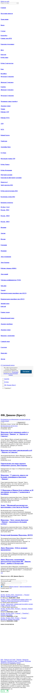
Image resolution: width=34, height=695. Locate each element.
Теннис (3, 109)
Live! (8, 207)
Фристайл (4, 353)
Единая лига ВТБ (6, 38)
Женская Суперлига (7, 82)
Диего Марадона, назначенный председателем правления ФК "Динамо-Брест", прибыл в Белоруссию (16, 561)
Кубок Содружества (7, 63)
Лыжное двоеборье (7, 324)
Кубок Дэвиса (5, 164)
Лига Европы (5, 262)
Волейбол (4, 73)
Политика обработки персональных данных (16, 661)
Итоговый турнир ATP (8, 158)
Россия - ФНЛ (5, 216)
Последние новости (7, 13)
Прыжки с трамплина (8, 335)
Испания (3, 227)
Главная (3, 7)
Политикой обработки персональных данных (10, 373)
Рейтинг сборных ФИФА (8, 268)
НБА (2, 50)
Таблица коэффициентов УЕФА (11, 280)
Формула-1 (4, 182)
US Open (3, 153)
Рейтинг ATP (5, 112)
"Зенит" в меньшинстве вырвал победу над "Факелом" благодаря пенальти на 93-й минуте (16, 600)
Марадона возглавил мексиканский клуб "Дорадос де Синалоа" (16, 451)
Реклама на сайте (12, 661)
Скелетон (4, 347)
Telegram (18, 659)
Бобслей (3, 306)
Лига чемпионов (6, 256)
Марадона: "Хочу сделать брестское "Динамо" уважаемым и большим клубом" (14, 522)
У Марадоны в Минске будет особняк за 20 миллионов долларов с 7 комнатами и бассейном (17, 492)
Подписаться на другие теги (9, 426)
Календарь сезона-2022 (8, 196)
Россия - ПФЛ (5, 221)
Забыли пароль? (14, 586)
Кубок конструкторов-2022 (9, 191)
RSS (2, 659)
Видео (2, 25)
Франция (4, 251)
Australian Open (6, 147)
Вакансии (25, 659)
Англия (3, 233)
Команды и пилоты (7, 202)
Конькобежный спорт (7, 318)
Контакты (4, 661)
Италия (3, 239)
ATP (2, 123)
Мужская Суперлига (7, 76)
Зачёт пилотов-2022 (7, 185)
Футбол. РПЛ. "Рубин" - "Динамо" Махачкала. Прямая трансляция (14, 618)
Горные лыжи (5, 312)
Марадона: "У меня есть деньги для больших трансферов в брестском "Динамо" (14, 477)
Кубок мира (4, 57)
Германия (4, 245)
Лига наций (4, 274)
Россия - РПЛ (5, 210)
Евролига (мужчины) (7, 44)
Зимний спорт (5, 303)
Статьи (3, 31)
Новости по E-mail (9, 659)
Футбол (3, 207)
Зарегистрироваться (25, 586)
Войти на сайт (5, 1)
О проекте (21, 661)
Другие (3, 359)
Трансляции (4, 19)
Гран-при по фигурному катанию (11, 177)
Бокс (2, 69)
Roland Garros (5, 135)
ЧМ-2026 (3, 286)
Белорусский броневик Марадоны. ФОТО (17, 535)
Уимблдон (4, 141)
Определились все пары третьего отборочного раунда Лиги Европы (14, 464)
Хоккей (3, 290)
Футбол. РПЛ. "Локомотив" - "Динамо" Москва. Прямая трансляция (15, 595)
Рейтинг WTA (5, 117)
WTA (2, 129)
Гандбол (3, 87)
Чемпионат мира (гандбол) (9, 101)
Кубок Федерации (6, 170)
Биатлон (3, 54)
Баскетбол (4, 35)
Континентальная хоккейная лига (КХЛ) (13, 293)
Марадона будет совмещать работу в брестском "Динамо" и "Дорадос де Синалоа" (15, 434)
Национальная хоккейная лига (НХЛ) (12, 299)
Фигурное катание (6, 174)
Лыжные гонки (5, 106)
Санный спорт (5, 341)
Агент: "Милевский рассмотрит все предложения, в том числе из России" (15, 506)
